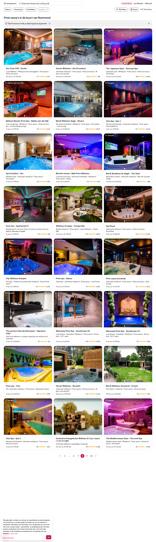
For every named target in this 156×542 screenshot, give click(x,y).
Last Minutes (138, 3)
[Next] (96, 456)
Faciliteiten (31, 9)
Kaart (135, 9)
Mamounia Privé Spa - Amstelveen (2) (73, 331)
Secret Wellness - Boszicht (68, 386)
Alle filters (122, 9)
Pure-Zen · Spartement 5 (17, 226)
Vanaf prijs (18, 9)
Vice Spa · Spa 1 (113, 121)
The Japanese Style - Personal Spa (122, 68)
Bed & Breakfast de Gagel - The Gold (123, 173)
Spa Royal (110, 226)
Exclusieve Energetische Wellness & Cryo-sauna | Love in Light (78, 439)
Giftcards (148, 3)
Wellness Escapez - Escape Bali (70, 226)
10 (91, 456)
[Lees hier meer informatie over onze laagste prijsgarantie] (50, 23)
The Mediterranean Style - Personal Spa (124, 438)
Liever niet (13, 533)
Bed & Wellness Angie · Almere (70, 121)
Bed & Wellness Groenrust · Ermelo (122, 386)
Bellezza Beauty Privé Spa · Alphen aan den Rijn (27, 121)
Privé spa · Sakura (64, 278)
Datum (7, 9)
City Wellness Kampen (16, 278)
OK (49, 537)
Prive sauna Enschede (116, 278)
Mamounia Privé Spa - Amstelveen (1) (123, 331)
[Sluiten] (149, 23)
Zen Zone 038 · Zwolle (16, 68)
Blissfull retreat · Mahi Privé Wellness (72, 173)
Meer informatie (8, 538)
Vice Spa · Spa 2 (13, 438)
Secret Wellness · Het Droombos (71, 68)
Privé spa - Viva (13, 386)
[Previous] (60, 456)
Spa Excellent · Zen (14, 173)
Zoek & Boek (127, 3)
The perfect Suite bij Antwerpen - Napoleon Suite (26, 332)
